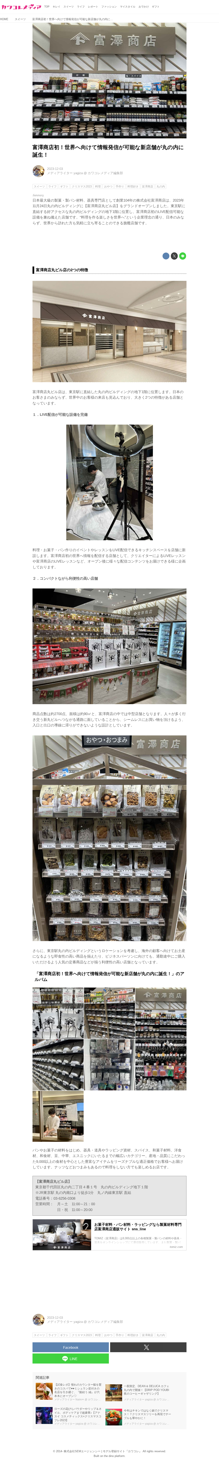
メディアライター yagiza (65, 173)
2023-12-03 (55, 169)
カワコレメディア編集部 (105, 173)
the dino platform (114, 1456)
